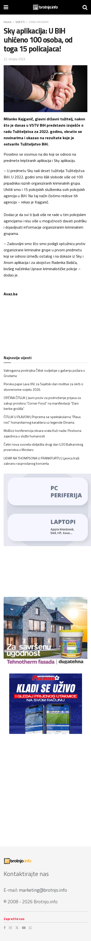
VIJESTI (20, 22)
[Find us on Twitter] (17, 927)
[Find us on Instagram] (10, 927)
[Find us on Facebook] (5, 927)
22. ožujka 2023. (15, 59)
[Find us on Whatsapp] (30, 927)
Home (8, 22)
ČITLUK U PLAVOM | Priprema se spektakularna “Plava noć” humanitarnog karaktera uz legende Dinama (42, 419)
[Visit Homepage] (45, 7)
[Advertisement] (45, 786)
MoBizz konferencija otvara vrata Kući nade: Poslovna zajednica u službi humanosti (42, 433)
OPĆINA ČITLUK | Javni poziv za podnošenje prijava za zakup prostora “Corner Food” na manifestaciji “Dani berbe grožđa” (42, 403)
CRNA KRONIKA (39, 22)
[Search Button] (85, 7)
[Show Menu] (6, 7)
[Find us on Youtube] (23, 927)
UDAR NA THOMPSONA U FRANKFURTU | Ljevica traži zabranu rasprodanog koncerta (41, 461)
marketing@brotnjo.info (43, 889)
